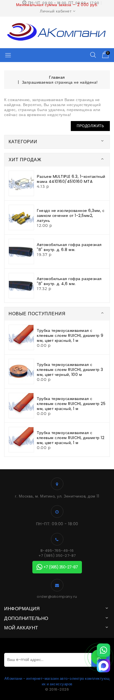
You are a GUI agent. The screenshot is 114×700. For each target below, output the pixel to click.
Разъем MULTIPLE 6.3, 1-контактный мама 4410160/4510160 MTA (71, 179)
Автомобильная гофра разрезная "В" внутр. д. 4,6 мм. (69, 281)
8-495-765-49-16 (57, 550)
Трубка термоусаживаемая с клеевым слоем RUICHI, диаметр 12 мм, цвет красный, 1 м (70, 437)
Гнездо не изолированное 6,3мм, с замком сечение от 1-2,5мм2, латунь (70, 215)
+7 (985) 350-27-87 (57, 555)
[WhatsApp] (103, 650)
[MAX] (103, 665)
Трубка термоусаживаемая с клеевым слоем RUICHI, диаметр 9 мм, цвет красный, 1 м (70, 335)
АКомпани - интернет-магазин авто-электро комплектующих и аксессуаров (57, 681)
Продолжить (90, 126)
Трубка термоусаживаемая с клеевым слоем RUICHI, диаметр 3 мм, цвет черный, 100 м (70, 369)
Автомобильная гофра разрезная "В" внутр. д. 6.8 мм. (69, 247)
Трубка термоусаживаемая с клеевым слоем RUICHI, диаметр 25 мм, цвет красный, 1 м (71, 403)
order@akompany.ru (57, 596)
